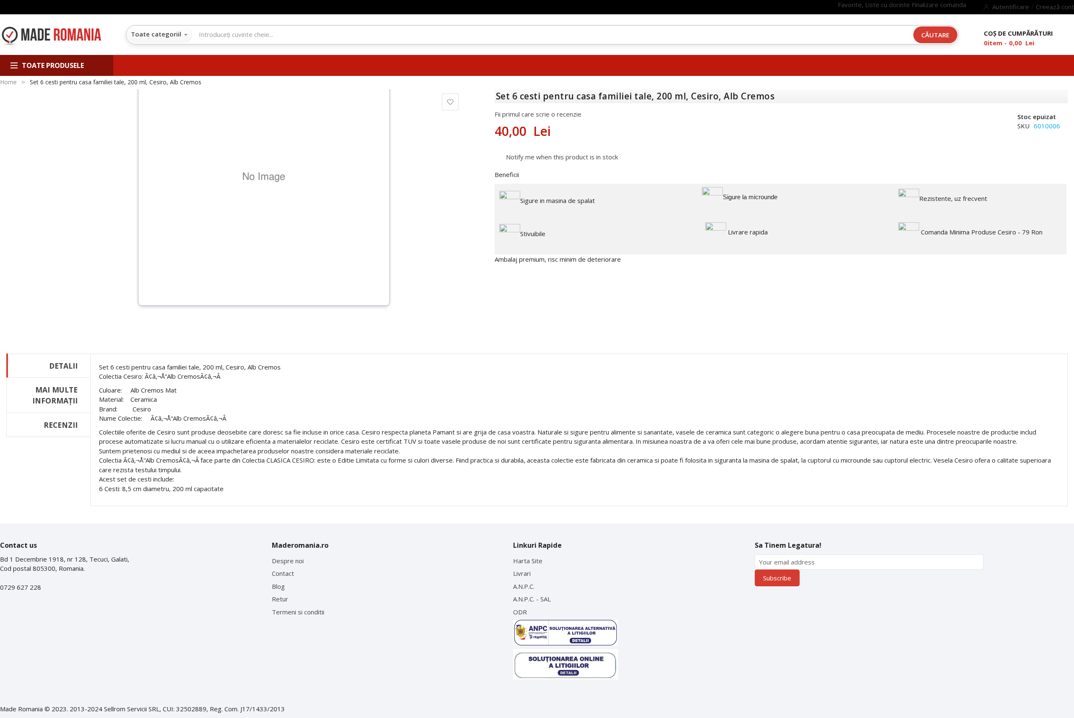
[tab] (48, 365)
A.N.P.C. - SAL (532, 599)
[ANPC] (565, 632)
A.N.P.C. (523, 586)
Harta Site (527, 561)
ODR (520, 612)
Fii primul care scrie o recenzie (538, 114)
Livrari (522, 573)
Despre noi (288, 561)
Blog (278, 586)
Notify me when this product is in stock (562, 157)
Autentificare (1010, 7)
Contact (283, 573)
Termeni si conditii (298, 612)
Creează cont (1055, 7)
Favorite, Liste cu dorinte (875, 4)
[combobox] (398, 34)
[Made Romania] (51, 36)
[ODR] (565, 664)
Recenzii (61, 425)
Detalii (63, 366)
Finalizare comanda (939, 4)
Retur (280, 599)
